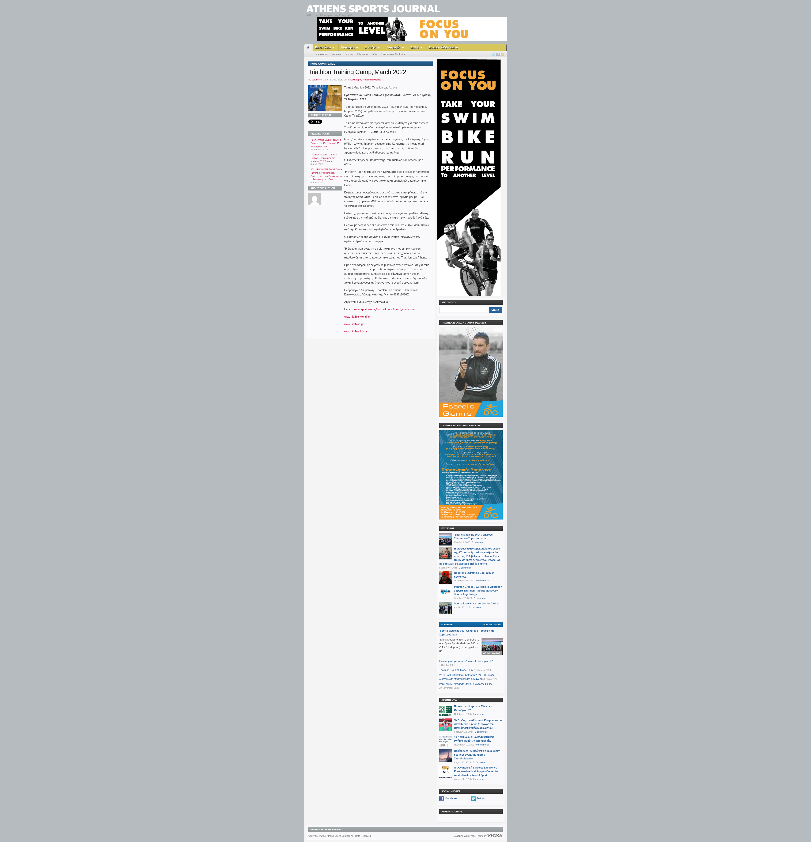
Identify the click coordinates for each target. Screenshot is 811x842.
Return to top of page (325, 829)
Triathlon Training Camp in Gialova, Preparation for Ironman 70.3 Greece (323, 158)
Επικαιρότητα (323, 47)
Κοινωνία (447, 624)
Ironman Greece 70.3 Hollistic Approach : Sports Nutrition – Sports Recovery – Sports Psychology (478, 590)
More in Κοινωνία (492, 624)
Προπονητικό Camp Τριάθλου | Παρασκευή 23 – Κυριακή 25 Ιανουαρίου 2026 (326, 143)
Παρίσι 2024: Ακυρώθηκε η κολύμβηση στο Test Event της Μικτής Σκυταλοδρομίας (477, 755)
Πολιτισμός (347, 47)
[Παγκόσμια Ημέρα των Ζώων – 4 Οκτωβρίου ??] (445, 710)
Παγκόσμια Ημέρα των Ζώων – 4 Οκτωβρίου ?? (466, 661)
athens (315, 79)
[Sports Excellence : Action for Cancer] (445, 607)
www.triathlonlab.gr (355, 331)
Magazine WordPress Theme (468, 836)
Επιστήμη (370, 47)
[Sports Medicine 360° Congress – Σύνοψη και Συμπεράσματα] (445, 538)
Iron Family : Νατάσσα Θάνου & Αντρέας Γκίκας (466, 684)
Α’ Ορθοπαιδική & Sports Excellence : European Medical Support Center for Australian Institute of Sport (476, 771)
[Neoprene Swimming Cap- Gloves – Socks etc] (445, 577)
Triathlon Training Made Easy (456, 670)
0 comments (478, 542)
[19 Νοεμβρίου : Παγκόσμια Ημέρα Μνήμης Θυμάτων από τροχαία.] (445, 741)
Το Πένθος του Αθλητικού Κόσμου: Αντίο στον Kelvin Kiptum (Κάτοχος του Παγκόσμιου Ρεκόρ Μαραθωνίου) (478, 724)
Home (313, 64)
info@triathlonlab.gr (407, 309)
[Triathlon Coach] (412, 28)
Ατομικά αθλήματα (372, 79)
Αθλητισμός (393, 47)
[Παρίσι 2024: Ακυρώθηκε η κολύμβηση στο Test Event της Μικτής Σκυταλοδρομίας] (445, 755)
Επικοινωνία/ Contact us (443, 47)
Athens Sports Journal (373, 8)
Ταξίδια (415, 47)
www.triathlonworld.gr (357, 316)
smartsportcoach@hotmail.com (373, 309)
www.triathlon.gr (353, 324)
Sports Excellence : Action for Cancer (476, 603)
